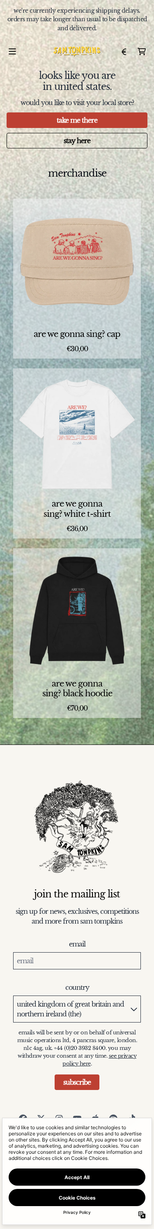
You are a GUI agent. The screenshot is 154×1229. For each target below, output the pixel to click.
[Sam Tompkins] (76, 51)
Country (77, 987)
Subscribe (77, 1082)
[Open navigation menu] (12, 52)
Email (77, 944)
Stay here (77, 141)
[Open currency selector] (124, 52)
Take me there (77, 120)
